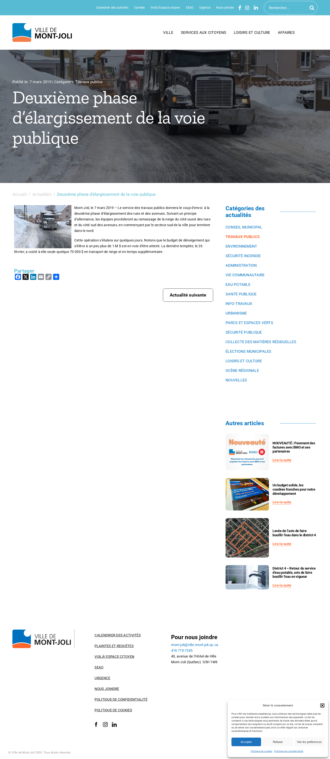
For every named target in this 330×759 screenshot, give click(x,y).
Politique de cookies (261, 751)
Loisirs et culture (244, 361)
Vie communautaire (245, 275)
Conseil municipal (244, 227)
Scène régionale (242, 370)
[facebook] (96, 724)
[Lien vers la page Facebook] (239, 7)
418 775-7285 (181, 650)
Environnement (241, 246)
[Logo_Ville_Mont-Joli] (43, 631)
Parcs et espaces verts (249, 322)
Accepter (246, 742)
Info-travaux (239, 303)
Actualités (41, 194)
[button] (322, 705)
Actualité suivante (188, 295)
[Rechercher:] (291, 7)
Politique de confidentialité (288, 751)
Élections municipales (248, 351)
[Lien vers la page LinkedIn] (256, 7)
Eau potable (238, 284)
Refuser (278, 742)
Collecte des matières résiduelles (261, 342)
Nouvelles (236, 380)
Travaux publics (89, 82)
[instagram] (105, 724)
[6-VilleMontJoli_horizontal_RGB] (43, 25)
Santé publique (241, 294)
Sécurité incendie (243, 256)
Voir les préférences (309, 742)
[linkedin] (114, 724)
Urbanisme (236, 313)
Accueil (19, 194)
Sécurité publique (244, 332)
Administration (241, 265)
